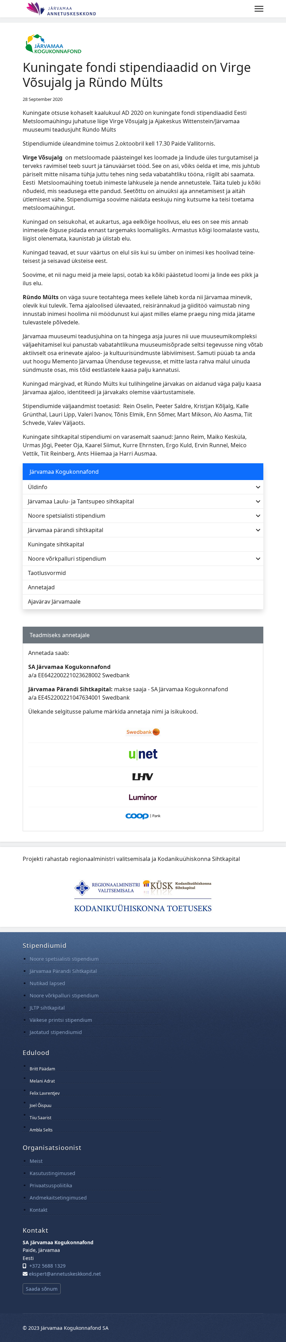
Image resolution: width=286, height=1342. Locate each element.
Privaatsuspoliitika (51, 1185)
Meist (36, 1161)
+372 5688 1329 (47, 1265)
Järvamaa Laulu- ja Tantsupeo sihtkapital (81, 501)
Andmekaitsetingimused (58, 1197)
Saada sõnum (42, 1288)
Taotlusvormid (47, 573)
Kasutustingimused (52, 1173)
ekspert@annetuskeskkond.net (65, 1273)
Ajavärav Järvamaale (54, 601)
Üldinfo (37, 487)
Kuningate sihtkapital (56, 544)
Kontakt (38, 1210)
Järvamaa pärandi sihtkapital (65, 530)
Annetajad (41, 587)
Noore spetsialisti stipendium (66, 515)
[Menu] (259, 8)
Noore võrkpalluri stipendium (67, 558)
